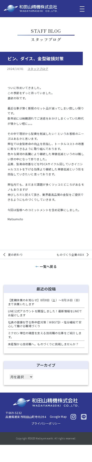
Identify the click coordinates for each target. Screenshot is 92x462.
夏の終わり (15, 255)
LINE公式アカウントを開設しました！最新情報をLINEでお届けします (45, 313)
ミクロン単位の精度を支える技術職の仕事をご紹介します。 (45, 335)
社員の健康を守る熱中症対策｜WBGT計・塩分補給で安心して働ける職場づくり (44, 324)
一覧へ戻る (48, 266)
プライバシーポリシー (46, 423)
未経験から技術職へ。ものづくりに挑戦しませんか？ (43, 344)
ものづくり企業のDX (70, 255)
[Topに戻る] (84, 449)
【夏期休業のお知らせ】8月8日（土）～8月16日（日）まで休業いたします (45, 302)
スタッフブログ (38, 69)
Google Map (58, 416)
